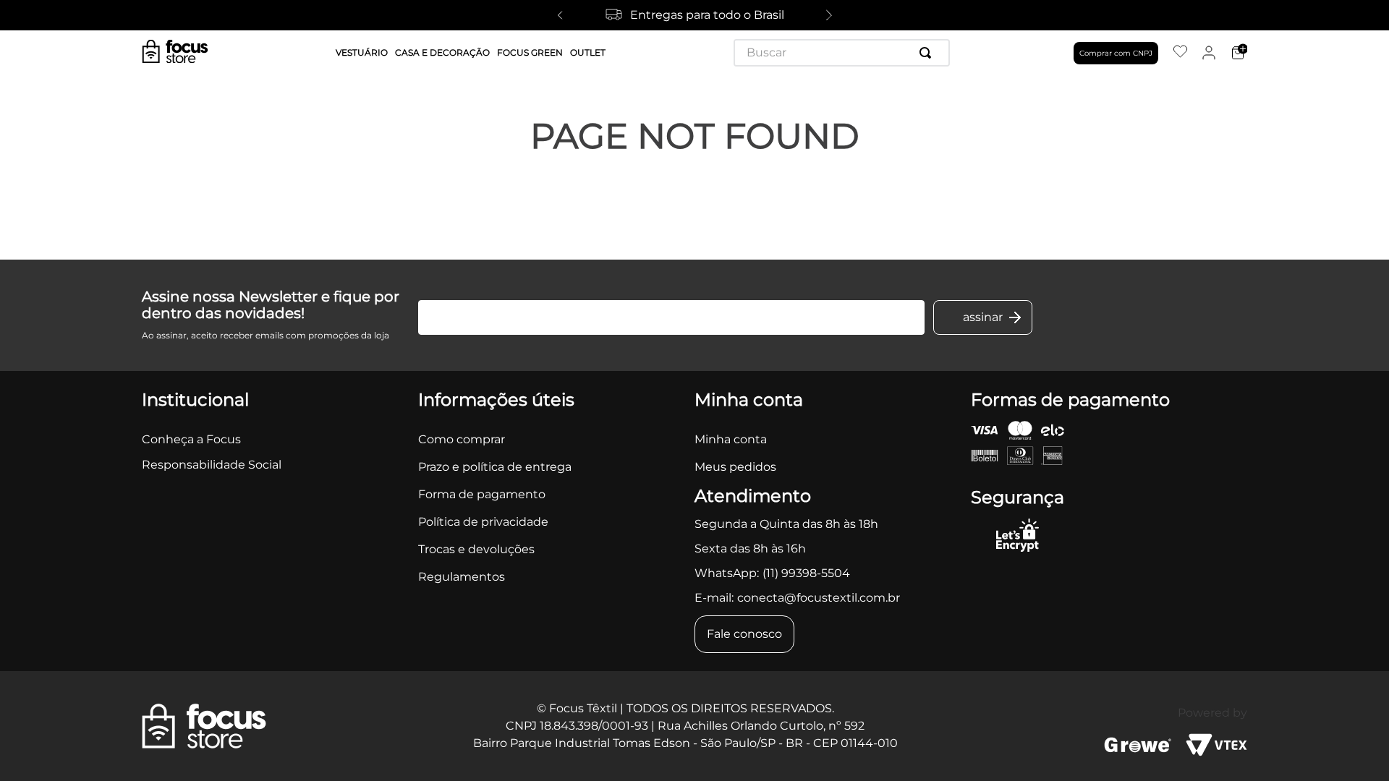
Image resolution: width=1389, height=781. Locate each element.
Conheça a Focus (191, 439)
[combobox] (842, 53)
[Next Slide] (829, 15)
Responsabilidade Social (211, 464)
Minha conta (730, 439)
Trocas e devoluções (476, 549)
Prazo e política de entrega (495, 467)
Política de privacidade (483, 522)
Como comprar (461, 439)
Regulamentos (461, 577)
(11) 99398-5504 (806, 573)
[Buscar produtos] (928, 52)
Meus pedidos (735, 467)
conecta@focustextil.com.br (818, 598)
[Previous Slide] (560, 15)
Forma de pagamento (481, 494)
